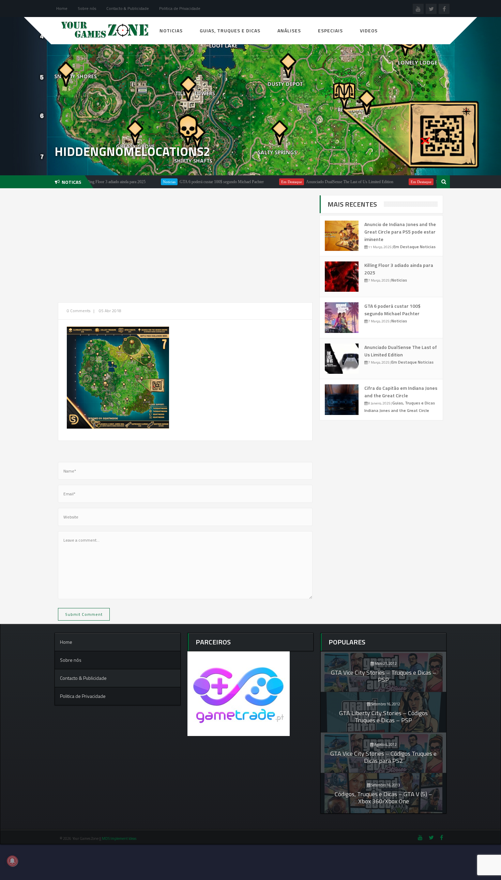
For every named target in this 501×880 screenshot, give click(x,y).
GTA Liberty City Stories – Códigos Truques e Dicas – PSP (383, 716)
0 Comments (78, 310)
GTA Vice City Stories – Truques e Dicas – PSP (383, 676)
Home (61, 8)
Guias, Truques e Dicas (230, 30)
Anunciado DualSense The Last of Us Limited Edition (323, 182)
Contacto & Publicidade (127, 8)
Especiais (330, 30)
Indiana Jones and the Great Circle (396, 410)
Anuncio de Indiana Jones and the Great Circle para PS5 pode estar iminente (400, 232)
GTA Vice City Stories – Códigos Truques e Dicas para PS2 (383, 757)
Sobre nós (87, 8)
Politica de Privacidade (179, 8)
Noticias (171, 30)
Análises (289, 30)
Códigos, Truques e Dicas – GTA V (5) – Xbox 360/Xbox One (383, 797)
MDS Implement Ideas (119, 838)
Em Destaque (265, 182)
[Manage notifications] (12, 860)
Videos (369, 30)
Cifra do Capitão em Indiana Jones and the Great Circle (400, 391)
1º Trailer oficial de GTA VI (431, 182)
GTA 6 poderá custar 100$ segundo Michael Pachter (195, 182)
